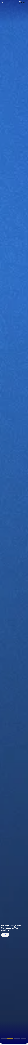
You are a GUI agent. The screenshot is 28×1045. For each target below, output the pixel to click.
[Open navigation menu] (2, 2)
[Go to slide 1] (4, 1038)
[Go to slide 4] (23, 1038)
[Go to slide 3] (17, 1038)
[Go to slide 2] (10, 1038)
